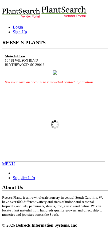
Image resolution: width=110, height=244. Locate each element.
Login (18, 27)
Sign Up (20, 32)
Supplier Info (24, 177)
